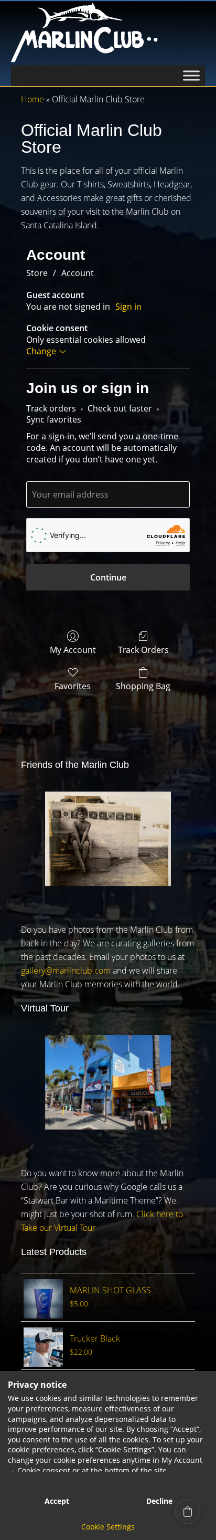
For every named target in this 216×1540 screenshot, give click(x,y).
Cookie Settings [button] (108, 1527)
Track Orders (143, 649)
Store (37, 273)
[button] (187, 1511)
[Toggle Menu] (191, 75)
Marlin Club (108, 32)
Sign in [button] (128, 306)
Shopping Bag (143, 685)
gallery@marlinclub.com (66, 970)
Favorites (73, 685)
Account (77, 273)
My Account (73, 649)
